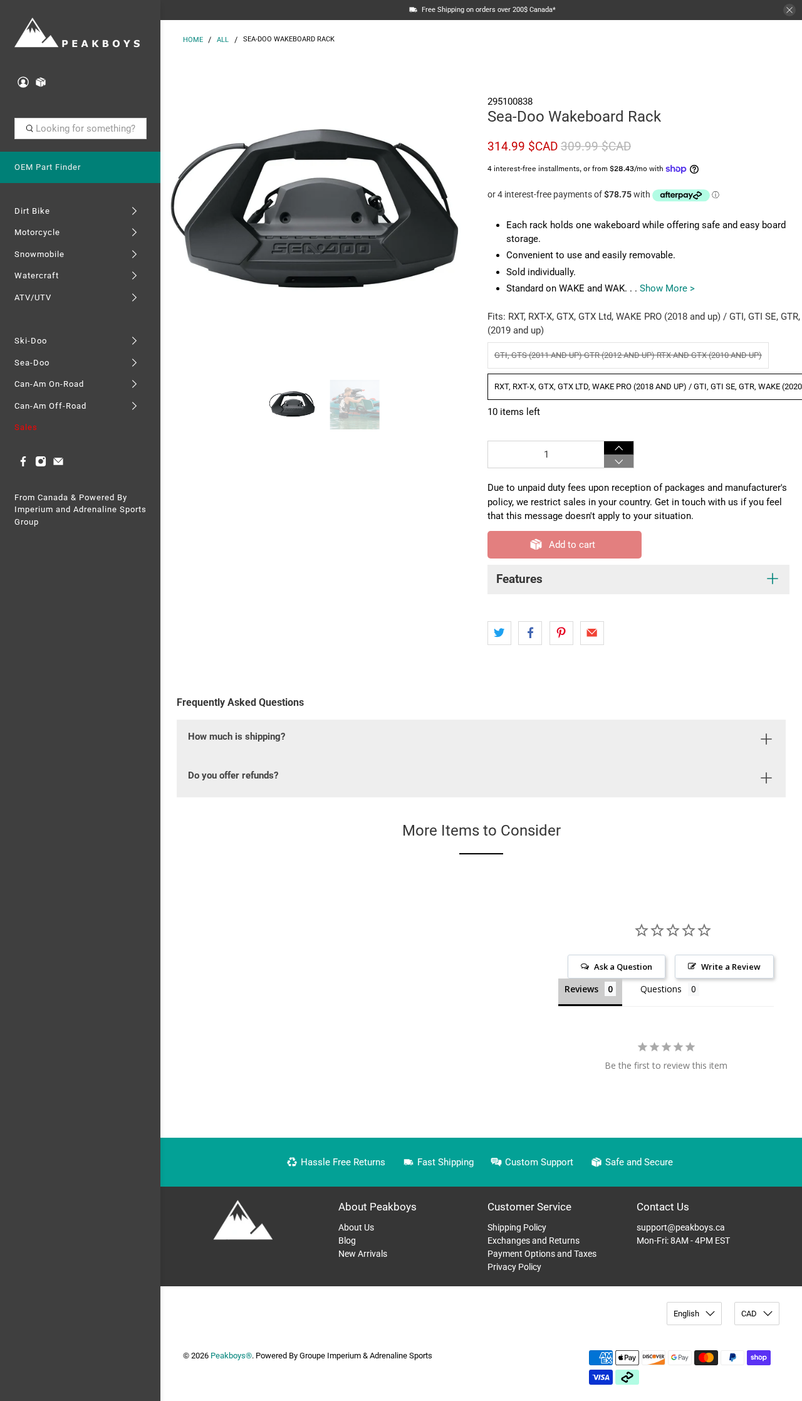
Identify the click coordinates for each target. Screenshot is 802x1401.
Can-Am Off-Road (50, 406)
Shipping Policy (516, 1227)
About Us (356, 1227)
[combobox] (80, 128)
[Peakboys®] (77, 34)
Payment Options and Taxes (541, 1254)
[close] (789, 10)
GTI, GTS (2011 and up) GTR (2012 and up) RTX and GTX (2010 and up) (628, 355)
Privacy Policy (514, 1267)
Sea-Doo (31, 362)
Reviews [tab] (581, 989)
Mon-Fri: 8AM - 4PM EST (683, 1241)
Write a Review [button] (731, 966)
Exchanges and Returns (533, 1241)
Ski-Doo (30, 340)
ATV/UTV (32, 297)
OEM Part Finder (47, 167)
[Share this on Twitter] (499, 633)
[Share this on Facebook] (530, 633)
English (686, 1313)
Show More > (667, 288)
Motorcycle (37, 232)
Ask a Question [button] (623, 966)
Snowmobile (39, 254)
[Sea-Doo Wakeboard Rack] (321, 213)
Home (193, 39)
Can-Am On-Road (49, 384)
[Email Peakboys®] (58, 464)
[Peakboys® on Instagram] (40, 464)
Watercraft (36, 275)
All (223, 39)
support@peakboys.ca (681, 1227)
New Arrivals (362, 1254)
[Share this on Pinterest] (561, 633)
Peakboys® (231, 1355)
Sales (26, 427)
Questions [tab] (661, 989)
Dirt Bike (32, 211)
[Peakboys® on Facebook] (23, 464)
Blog (347, 1241)
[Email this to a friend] (592, 633)
